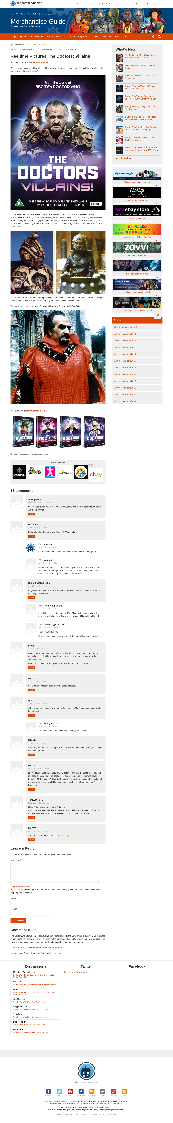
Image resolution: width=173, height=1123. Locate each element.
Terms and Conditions (88, 1114)
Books (53, 36)
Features (154, 4)
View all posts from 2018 (125, 341)
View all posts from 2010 (125, 394)
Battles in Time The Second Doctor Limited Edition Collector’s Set (140, 118)
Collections (20, 14)
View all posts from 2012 (125, 381)
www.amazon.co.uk (40, 63)
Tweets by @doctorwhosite (76, 972)
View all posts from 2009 (125, 401)
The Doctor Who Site (86, 1082)
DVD (36, 36)
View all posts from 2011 (125, 388)
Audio (69, 36)
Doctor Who (106, 4)
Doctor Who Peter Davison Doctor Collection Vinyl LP (140, 138)
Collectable (107, 36)
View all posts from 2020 (125, 327)
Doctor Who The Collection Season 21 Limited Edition (34, 985)
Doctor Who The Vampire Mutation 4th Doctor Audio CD (140, 87)
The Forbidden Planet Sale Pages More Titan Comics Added (140, 56)
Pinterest (70, 1095)
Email (14, 909)
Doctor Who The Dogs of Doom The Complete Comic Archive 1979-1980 (141, 149)
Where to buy (32, 14)
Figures (23, 36)
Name (14, 898)
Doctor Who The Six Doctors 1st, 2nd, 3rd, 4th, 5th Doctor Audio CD (140, 97)
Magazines (83, 36)
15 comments (42, 45)
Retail (117, 36)
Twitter (59, 1095)
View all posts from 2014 (125, 368)
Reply (32, 514)
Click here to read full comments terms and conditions (36, 948)
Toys (14, 36)
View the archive (123, 158)
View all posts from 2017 (125, 347)
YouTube (114, 1095)
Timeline (125, 4)
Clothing (95, 36)
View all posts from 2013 (125, 374)
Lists (12, 14)
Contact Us (103, 1114)
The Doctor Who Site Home (67, 1114)
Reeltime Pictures (41, 454)
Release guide (46, 14)
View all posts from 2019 (125, 334)
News (78, 4)
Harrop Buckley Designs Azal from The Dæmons (140, 108)
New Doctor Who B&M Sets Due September (139, 77)
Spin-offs (139, 4)
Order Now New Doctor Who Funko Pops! (141, 66)
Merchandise (90, 4)
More (126, 36)
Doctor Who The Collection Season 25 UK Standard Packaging (141, 128)
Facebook (48, 1095)
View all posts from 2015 (125, 361)
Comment (16, 860)
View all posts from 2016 (125, 354)
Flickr (103, 1095)
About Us (113, 1114)
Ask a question (60, 14)
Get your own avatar (20, 887)
